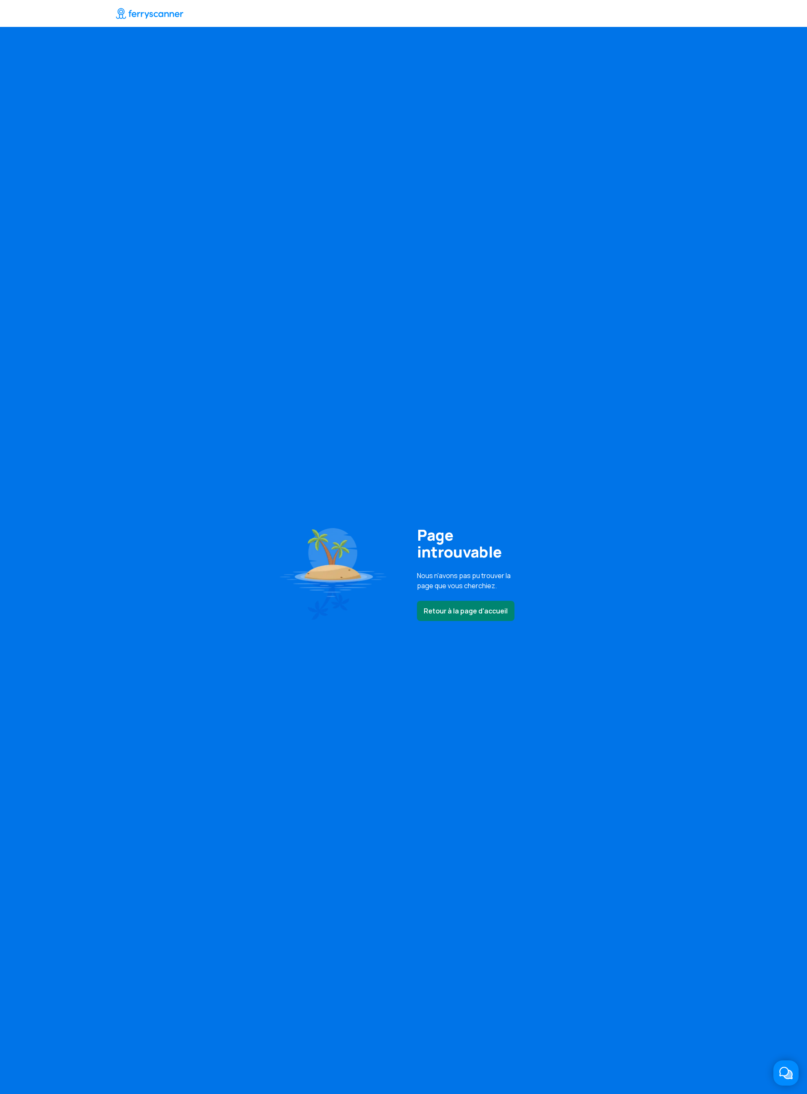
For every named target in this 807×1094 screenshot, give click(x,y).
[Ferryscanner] (149, 13)
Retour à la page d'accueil (466, 611)
